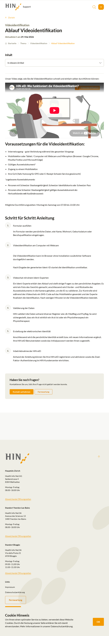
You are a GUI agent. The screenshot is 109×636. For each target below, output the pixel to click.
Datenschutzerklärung (15, 592)
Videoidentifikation (38, 43)
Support (26, 6)
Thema (23, 43)
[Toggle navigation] (101, 7)
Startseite (12, 43)
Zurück (11, 17)
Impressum (10, 587)
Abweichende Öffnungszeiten (18, 499)
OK (98, 621)
